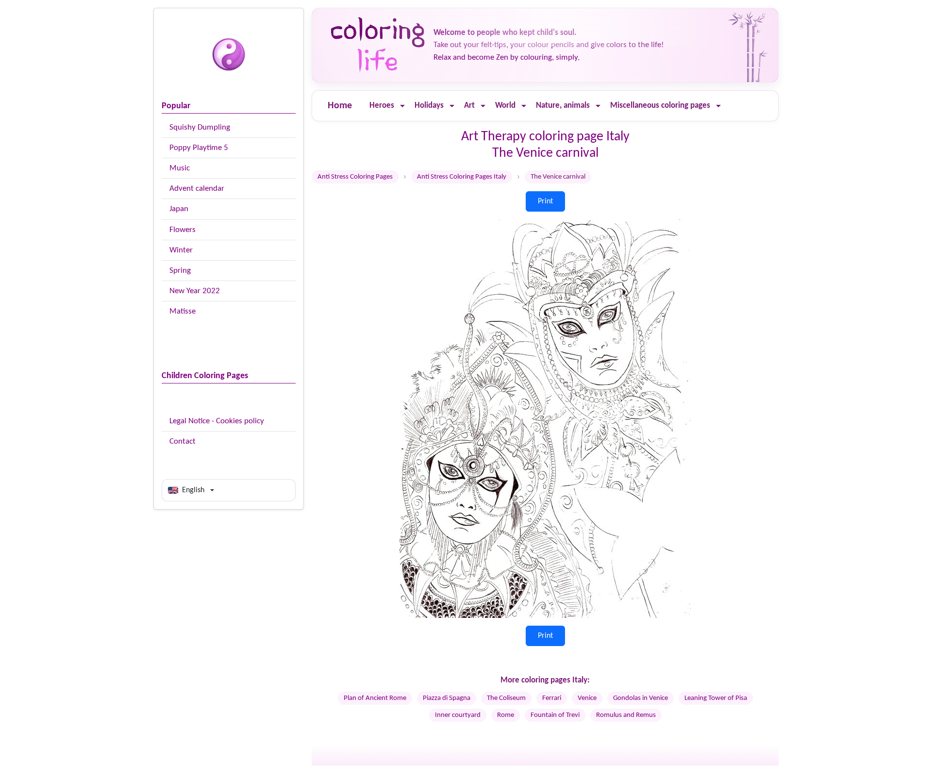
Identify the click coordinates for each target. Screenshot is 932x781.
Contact (182, 441)
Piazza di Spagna (446, 698)
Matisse (182, 311)
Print (545, 201)
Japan (178, 209)
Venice (587, 698)
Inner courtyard (458, 715)
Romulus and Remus (626, 715)
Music (179, 168)
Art (469, 105)
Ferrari (551, 698)
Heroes (381, 105)
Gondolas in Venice (640, 698)
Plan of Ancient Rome (375, 698)
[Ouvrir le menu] (402, 106)
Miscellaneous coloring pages (660, 105)
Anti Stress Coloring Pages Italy (461, 177)
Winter (181, 250)
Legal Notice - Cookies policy (216, 421)
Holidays (429, 105)
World (505, 105)
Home (340, 106)
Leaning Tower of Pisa (715, 698)
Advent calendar (196, 188)
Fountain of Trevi (555, 715)
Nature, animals (563, 105)
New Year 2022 (194, 291)
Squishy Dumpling (199, 127)
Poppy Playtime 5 (198, 148)
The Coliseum (506, 698)
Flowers (182, 230)
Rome (505, 715)
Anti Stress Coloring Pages (355, 177)
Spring (180, 270)
